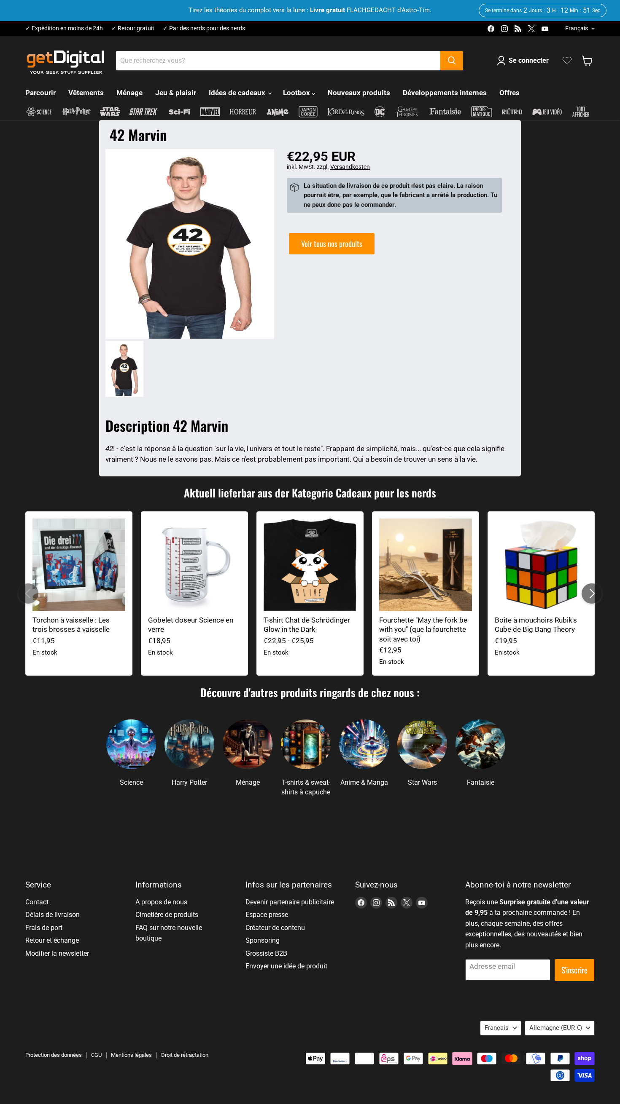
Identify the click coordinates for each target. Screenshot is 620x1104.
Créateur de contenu (275, 928)
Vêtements (86, 92)
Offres (509, 92)
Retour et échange (52, 940)
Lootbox (297, 92)
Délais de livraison (52, 915)
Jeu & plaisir (175, 92)
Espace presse (266, 915)
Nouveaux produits (359, 92)
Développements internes (445, 92)
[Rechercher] (451, 60)
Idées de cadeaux (238, 92)
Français (576, 28)
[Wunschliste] (567, 60)
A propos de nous (161, 902)
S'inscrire (574, 970)
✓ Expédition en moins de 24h (64, 28)
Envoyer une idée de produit (286, 966)
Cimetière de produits (166, 915)
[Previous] (28, 593)
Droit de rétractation (184, 1055)
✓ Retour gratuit (132, 28)
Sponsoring (262, 940)
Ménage (129, 92)
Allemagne (555, 1028)
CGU (96, 1055)
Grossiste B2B (266, 953)
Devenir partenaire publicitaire (289, 902)
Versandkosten (350, 166)
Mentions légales (131, 1055)
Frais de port (43, 928)
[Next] (592, 593)
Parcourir (40, 92)
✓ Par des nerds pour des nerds (204, 28)
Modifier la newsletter (57, 953)
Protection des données (53, 1055)
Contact (37, 902)
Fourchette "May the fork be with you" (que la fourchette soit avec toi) (423, 629)
